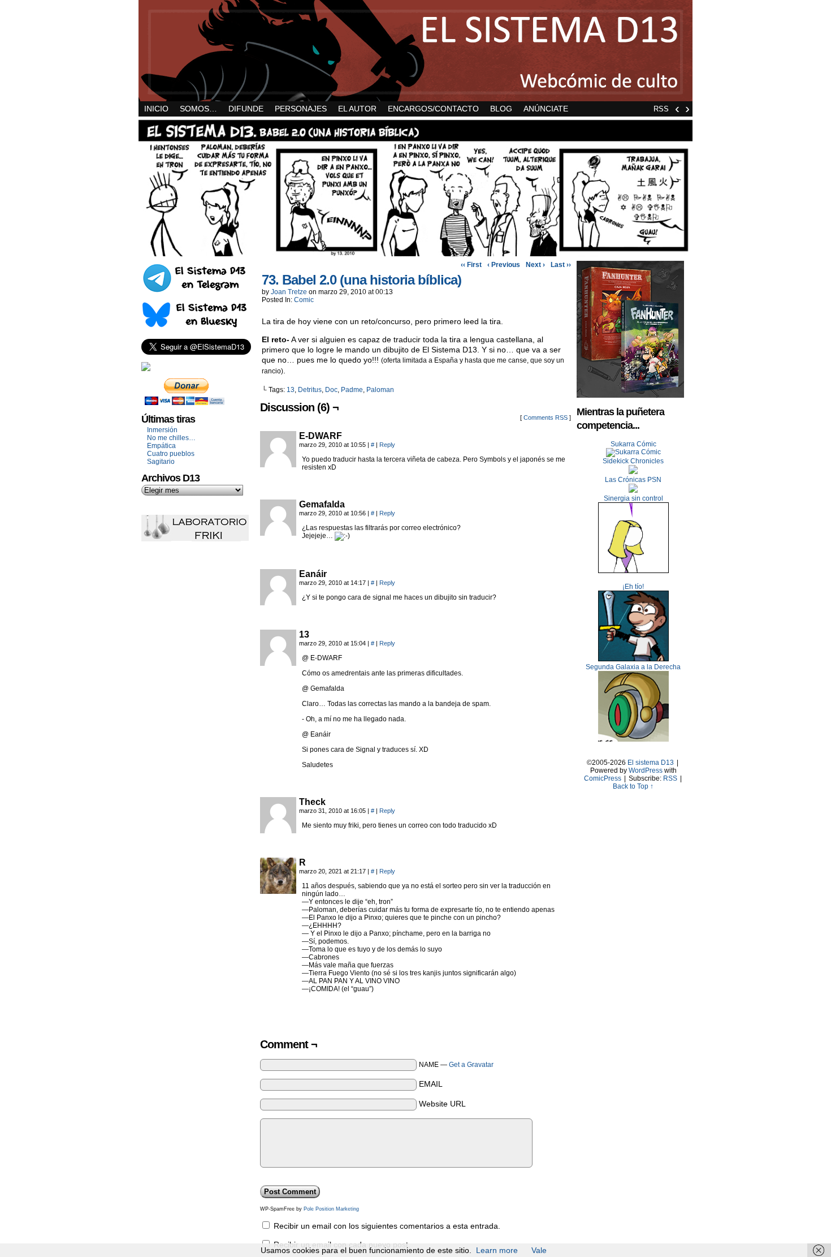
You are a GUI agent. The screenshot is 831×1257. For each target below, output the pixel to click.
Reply (387, 444)
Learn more (497, 1250)
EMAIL (431, 1083)
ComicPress (602, 778)
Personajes (301, 108)
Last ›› (561, 265)
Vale (539, 1250)
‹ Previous (503, 265)
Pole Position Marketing (331, 1209)
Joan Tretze (289, 292)
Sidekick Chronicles (633, 461)
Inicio (156, 108)
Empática (161, 446)
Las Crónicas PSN (633, 480)
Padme (352, 390)
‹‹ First (471, 265)
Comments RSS (545, 417)
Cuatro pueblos (170, 454)
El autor (357, 108)
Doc (331, 390)
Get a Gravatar (471, 1065)
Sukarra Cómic (633, 444)
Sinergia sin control (633, 498)
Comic (304, 300)
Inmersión (162, 430)
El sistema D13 (415, 50)
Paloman (380, 390)
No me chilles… (171, 438)
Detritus (310, 390)
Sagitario (161, 462)
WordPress (646, 770)
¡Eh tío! (633, 587)
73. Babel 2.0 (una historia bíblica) (361, 279)
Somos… (198, 108)
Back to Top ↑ (633, 786)
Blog (501, 108)
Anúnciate (545, 108)
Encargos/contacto (433, 108)
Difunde (245, 108)
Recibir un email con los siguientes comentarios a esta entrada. (387, 1225)
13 (291, 390)
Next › (535, 265)
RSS (661, 109)
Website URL (442, 1103)
